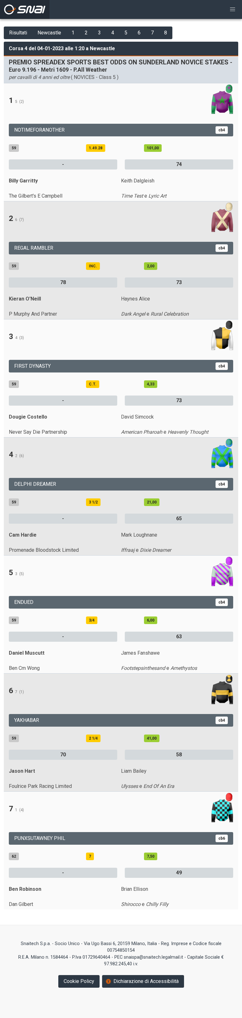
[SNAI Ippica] (24, 9)
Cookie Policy (79, 981)
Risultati (18, 33)
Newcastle (49, 33)
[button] (232, 9)
